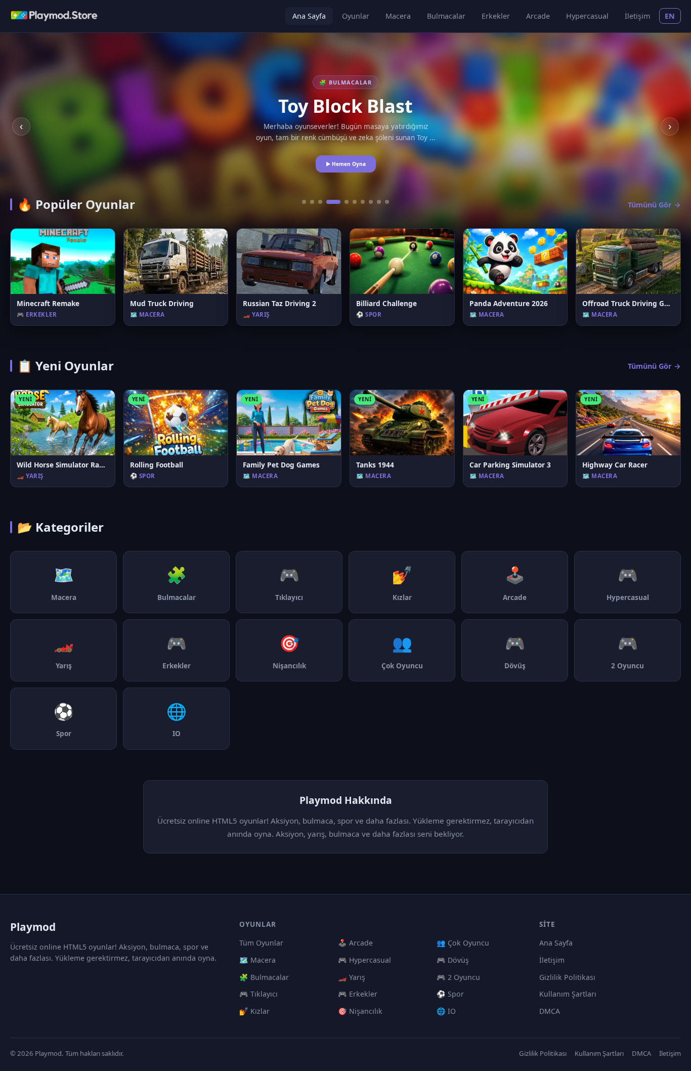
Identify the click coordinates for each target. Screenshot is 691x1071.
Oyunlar (355, 16)
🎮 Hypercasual (364, 960)
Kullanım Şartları (567, 994)
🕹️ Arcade (355, 943)
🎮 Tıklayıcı (258, 994)
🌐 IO (446, 1011)
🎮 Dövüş (453, 960)
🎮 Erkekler (357, 994)
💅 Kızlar (254, 1011)
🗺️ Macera (257, 960)
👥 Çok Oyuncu (463, 943)
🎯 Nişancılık (360, 1011)
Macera (398, 16)
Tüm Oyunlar (261, 943)
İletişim (637, 16)
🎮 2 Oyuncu (458, 977)
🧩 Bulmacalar (264, 977)
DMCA (549, 1011)
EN (670, 16)
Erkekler (496, 16)
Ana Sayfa (309, 16)
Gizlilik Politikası (567, 977)
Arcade (538, 16)
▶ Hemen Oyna (346, 163)
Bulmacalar (446, 16)
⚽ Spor (450, 994)
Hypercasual (587, 16)
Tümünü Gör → (654, 204)
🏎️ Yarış (351, 977)
